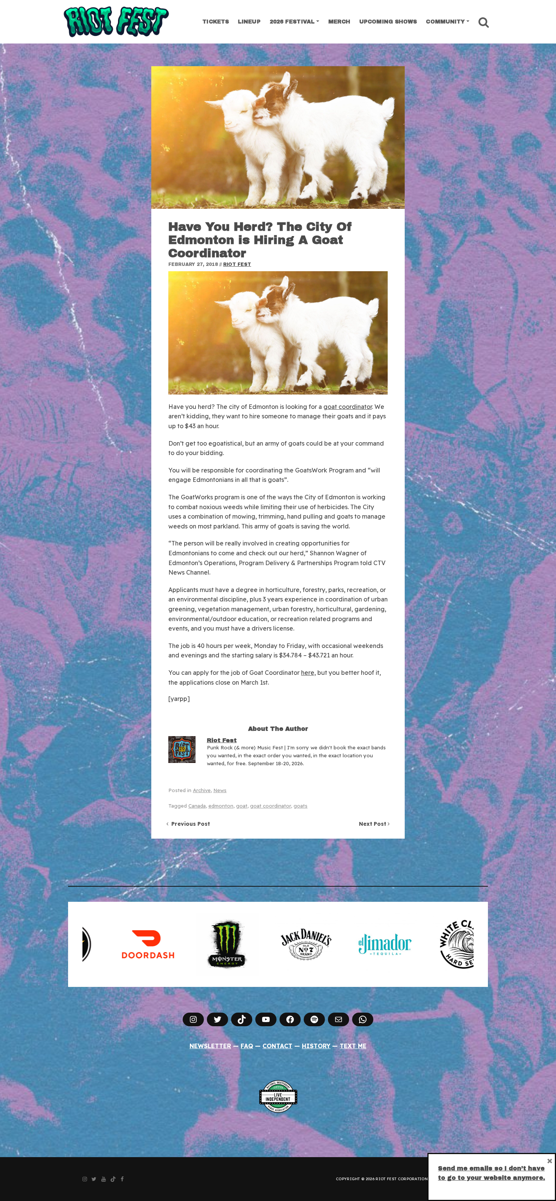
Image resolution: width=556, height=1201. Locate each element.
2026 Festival (292, 22)
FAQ (247, 1046)
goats (301, 806)
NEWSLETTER (210, 1046)
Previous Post (189, 823)
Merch (339, 22)
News (220, 790)
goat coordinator (347, 406)
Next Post (373, 823)
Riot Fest (237, 264)
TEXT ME (353, 1046)
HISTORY (316, 1046)
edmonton (220, 806)
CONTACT (277, 1046)
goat (241, 806)
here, (308, 672)
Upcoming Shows (388, 22)
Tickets (215, 22)
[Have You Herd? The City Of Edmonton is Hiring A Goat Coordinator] (278, 137)
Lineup (249, 22)
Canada (197, 806)
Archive (202, 790)
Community (445, 22)
